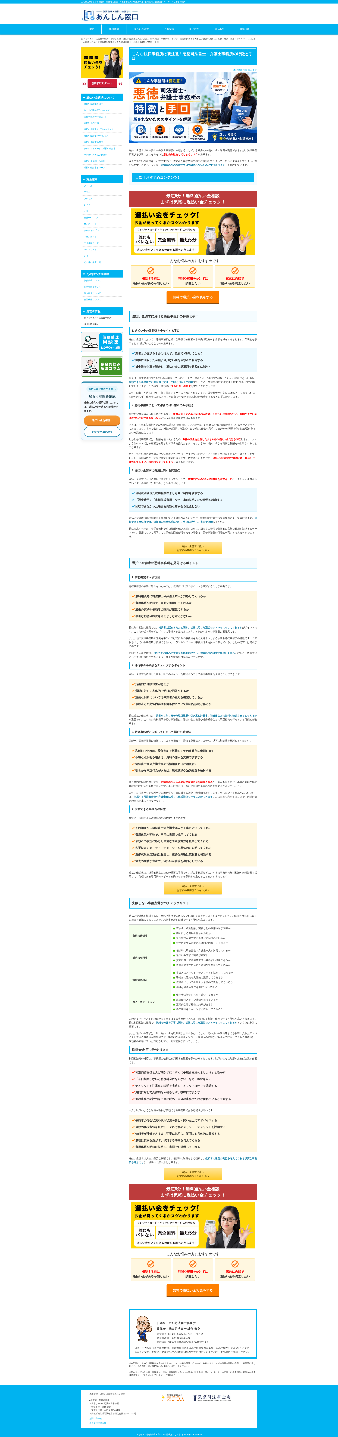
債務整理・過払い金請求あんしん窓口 (165, 1434)
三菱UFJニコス (91, 217)
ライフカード (90, 249)
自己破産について (92, 299)
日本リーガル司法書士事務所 (94, 39)
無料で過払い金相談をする (193, 297)
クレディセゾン (91, 230)
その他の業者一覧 (92, 262)
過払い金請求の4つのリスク (97, 135)
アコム (87, 192)
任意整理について (92, 287)
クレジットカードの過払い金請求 (100, 148)
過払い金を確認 (101, 420)
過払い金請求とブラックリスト (99, 129)
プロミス (88, 198)
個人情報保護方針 (97, 1423)
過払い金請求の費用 (93, 142)
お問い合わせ (95, 1418)
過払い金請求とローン (94, 167)
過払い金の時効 (91, 123)
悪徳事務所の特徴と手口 (95, 116)
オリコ (87, 211)
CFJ (86, 256)
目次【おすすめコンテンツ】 (158, 177)
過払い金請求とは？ (93, 104)
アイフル (88, 185)
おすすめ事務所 (101, 431)
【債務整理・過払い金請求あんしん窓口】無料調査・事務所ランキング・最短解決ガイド (152, 39)
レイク (87, 205)
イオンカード (90, 237)
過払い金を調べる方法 (94, 161)
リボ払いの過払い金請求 (95, 155)
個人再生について (92, 293)
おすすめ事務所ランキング (96, 110)
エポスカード (90, 224)
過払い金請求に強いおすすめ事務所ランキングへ (193, 548)
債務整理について (92, 280)
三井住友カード (91, 243)
